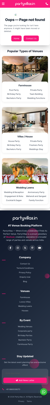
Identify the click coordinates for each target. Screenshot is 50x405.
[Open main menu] (3, 4)
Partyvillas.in (20, 397)
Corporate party (25, 331)
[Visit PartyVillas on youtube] (39, 248)
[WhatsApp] (43, 391)
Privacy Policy (25, 272)
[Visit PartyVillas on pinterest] (32, 248)
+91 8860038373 (13, 389)
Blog (25, 281)
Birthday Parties (25, 335)
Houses (25, 310)
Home (16, 38)
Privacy (21, 401)
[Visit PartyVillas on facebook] (10, 248)
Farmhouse (25, 297)
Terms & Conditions (25, 268)
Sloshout (10, 237)
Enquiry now (25, 277)
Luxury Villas (25, 302)
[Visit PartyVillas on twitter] (25, 248)
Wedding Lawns (25, 306)
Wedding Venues (25, 326)
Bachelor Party (25, 340)
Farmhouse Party (25, 344)
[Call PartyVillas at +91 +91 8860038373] (47, 4)
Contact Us (31, 38)
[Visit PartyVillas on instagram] (18, 248)
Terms (29, 401)
